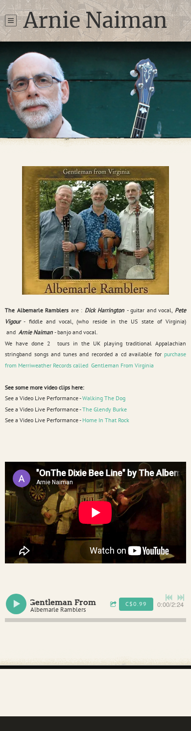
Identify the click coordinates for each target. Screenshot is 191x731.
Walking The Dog (103, 398)
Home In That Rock (105, 420)
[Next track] (180, 597)
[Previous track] (169, 597)
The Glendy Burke (104, 409)
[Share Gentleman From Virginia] (114, 605)
